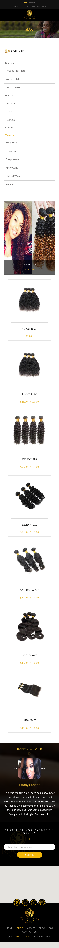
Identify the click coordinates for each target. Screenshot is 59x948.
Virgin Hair (10, 135)
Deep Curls (12, 151)
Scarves (10, 120)
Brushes (10, 103)
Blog (42, 928)
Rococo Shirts (13, 87)
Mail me (31, 2)
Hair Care (10, 95)
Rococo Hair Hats (15, 70)
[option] (29, 768)
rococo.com (23, 936)
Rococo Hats (13, 79)
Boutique (10, 63)
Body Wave (12, 142)
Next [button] (51, 769)
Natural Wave (13, 176)
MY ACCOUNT (18, 7)
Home (9, 928)
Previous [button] (7, 769)
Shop (20, 928)
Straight (10, 184)
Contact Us (29, 931)
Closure (9, 127)
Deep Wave (12, 159)
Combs (10, 111)
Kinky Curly (12, 167)
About (31, 928)
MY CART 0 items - (36, 7)
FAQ (51, 928)
